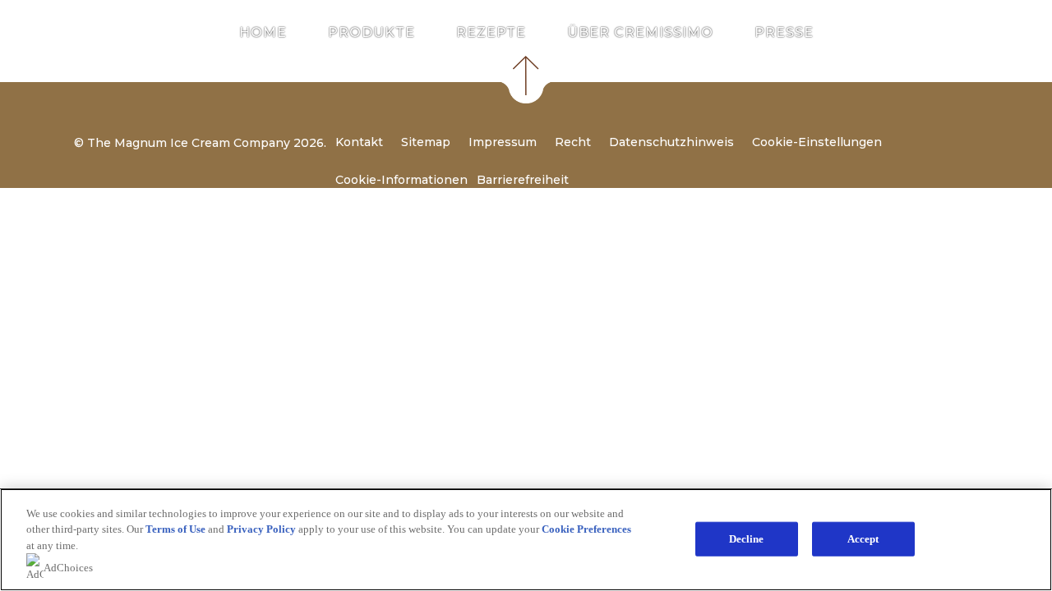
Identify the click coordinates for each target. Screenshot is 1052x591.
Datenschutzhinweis (671, 142)
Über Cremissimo (640, 32)
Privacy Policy (261, 529)
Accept (863, 539)
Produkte (371, 32)
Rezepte (491, 32)
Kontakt (359, 142)
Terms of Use (175, 529)
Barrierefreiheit (523, 179)
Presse (784, 32)
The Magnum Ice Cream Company (188, 142)
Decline (746, 539)
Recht (573, 142)
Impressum (502, 142)
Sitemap (425, 142)
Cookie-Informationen (401, 179)
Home (263, 32)
